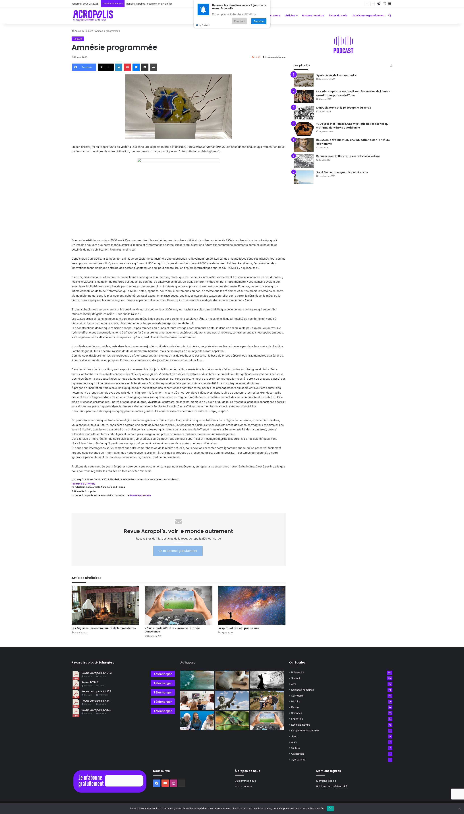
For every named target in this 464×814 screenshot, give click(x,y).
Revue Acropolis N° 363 (97, 673)
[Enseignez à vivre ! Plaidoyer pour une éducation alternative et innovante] (197, 720)
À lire (294, 742)
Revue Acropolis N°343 (96, 710)
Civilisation (297, 753)
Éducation (297, 718)
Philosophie (297, 672)
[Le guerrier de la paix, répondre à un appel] (267, 680)
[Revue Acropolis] (93, 15)
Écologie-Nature (300, 724)
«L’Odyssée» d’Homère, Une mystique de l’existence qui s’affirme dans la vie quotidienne (352, 125)
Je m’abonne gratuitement (368, 15)
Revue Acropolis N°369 (96, 691)
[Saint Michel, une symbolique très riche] (304, 177)
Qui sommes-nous (245, 780)
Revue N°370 (90, 682)
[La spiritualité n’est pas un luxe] (251, 605)
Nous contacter (244, 786)
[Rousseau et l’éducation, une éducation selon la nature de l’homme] (304, 145)
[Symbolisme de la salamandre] (304, 80)
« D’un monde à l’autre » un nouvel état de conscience (172, 629)
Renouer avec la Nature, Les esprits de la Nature (348, 156)
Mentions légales (326, 780)
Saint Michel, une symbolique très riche (342, 172)
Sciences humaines (302, 689)
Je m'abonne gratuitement (178, 551)
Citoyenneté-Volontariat (305, 730)
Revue (295, 707)
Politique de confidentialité (331, 786)
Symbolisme (298, 759)
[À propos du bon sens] (197, 700)
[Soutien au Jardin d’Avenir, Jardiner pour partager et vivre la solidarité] (267, 700)
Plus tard (239, 21)
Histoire (295, 701)
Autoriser (259, 21)
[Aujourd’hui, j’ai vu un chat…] (232, 680)
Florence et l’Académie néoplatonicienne (149, 3)
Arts (293, 684)
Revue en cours (270, 15)
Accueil (78, 30)
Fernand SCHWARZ (83, 483)
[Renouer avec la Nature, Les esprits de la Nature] (304, 161)
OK (330, 808)
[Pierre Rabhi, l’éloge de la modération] (232, 720)
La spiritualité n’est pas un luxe (238, 628)
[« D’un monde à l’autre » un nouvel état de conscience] (178, 605)
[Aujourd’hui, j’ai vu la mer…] (197, 680)
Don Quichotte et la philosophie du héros (343, 107)
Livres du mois (338, 15)
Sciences (296, 713)
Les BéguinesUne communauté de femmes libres (104, 628)
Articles (290, 15)
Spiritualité (297, 695)
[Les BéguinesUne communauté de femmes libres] (105, 605)
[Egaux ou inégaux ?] (232, 700)
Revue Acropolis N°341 (96, 701)
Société (89, 30)
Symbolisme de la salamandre (336, 75)
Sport (294, 736)
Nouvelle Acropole (140, 495)
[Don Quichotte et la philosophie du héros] (304, 112)
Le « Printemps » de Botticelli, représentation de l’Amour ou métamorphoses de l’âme (353, 93)
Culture (295, 747)
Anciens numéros (313, 15)
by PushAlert (204, 25)
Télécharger (163, 674)
